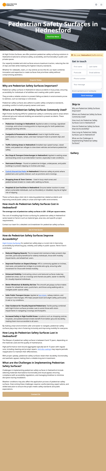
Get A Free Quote (36, 230)
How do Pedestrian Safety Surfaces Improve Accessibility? (86, 127)
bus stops (42, 295)
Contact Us (35, 394)
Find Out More (53, 37)
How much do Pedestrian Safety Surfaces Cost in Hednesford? (84, 121)
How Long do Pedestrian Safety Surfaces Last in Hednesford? (84, 133)
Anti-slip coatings (44, 349)
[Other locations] (96, 4)
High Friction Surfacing (11, 243)
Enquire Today (36, 80)
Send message (87, 95)
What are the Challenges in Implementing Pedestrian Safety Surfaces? (84, 140)
